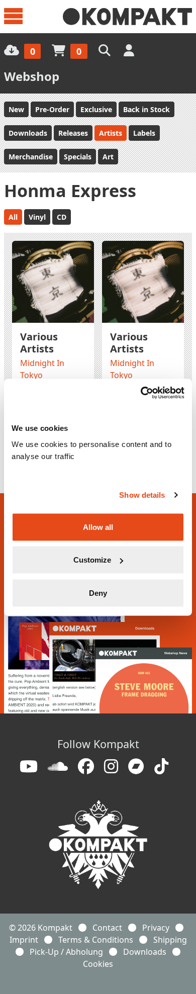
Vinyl (37, 217)
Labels (144, 133)
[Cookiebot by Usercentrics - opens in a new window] (140, 392)
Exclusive (96, 109)
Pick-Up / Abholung (66, 951)
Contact (107, 927)
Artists (110, 133)
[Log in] (130, 50)
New (16, 109)
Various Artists (39, 342)
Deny (98, 592)
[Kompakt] (127, 16)
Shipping (170, 939)
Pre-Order (52, 109)
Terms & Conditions (95, 939)
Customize (92, 560)
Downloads (28, 133)
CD (61, 217)
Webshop (31, 76)
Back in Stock (146, 109)
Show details (142, 495)
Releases (73, 133)
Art (108, 156)
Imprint (24, 939)
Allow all (98, 526)
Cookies (98, 963)
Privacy (155, 927)
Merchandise (31, 156)
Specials (77, 156)
